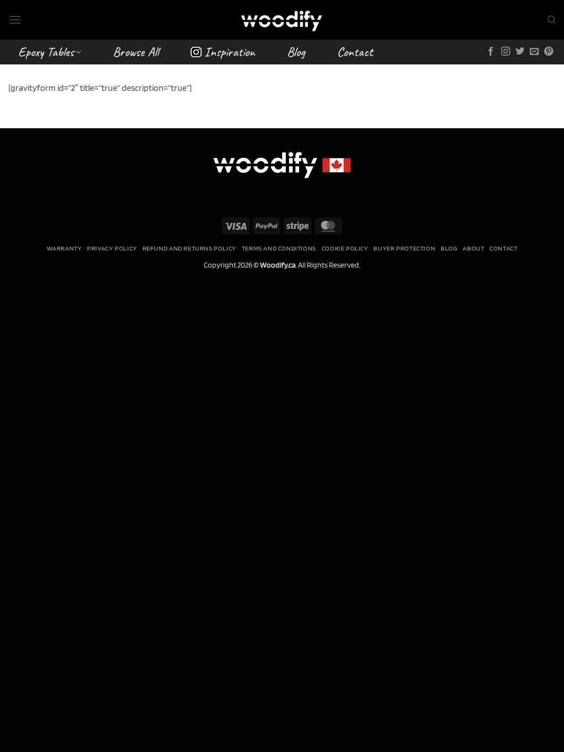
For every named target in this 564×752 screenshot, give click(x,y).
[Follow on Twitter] (520, 52)
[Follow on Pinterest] (548, 52)
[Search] (551, 19)
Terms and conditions (279, 248)
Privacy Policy (112, 248)
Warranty (64, 248)
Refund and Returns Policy (189, 248)
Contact (355, 51)
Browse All (136, 51)
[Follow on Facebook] (490, 52)
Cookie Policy (345, 248)
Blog (296, 51)
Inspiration (229, 51)
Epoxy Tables (46, 51)
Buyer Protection (404, 248)
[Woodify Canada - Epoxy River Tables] (282, 20)
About (473, 248)
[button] (14, 19)
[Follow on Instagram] (505, 52)
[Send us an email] (534, 52)
